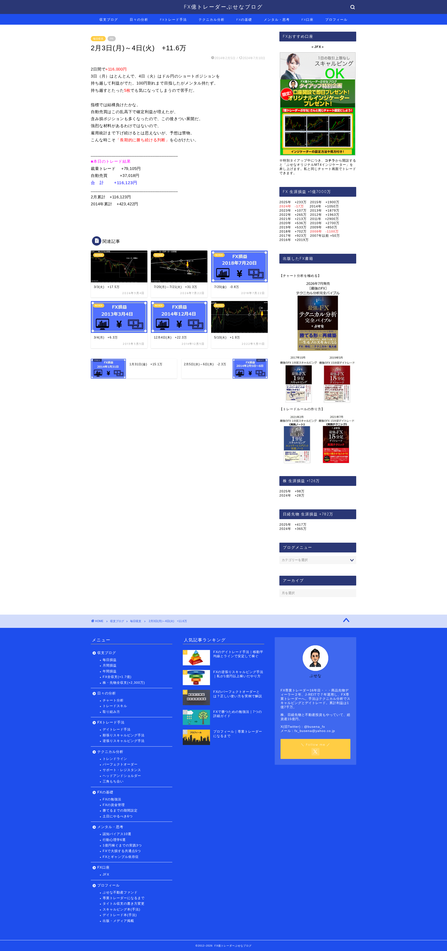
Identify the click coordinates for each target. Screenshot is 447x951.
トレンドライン (115, 759)
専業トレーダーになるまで (124, 898)
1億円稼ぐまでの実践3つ (122, 845)
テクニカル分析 (212, 19)
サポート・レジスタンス (122, 770)
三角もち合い (113, 781)
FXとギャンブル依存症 (121, 857)
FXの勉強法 (112, 799)
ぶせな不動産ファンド (120, 892)
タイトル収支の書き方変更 (124, 903)
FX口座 (307, 19)
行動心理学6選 (114, 840)
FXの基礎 (244, 19)
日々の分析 (139, 19)
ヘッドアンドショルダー (122, 776)
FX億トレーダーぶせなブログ (223, 6)
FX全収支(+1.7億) (117, 677)
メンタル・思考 (277, 19)
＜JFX (316, 47)
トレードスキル (115, 706)
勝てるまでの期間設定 (120, 810)
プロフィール (336, 19)
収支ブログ (108, 19)
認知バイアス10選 (117, 834)
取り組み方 (111, 712)
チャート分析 (113, 700)
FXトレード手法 (173, 19)
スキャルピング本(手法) (121, 909)
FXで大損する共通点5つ (122, 851)
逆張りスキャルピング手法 (124, 741)
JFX (106, 874)
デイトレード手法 (117, 729)
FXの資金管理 (114, 805)
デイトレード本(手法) (120, 915)
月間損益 (110, 665)
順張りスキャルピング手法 (124, 735)
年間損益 (110, 671)
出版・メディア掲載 (118, 921)
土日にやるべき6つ (118, 816)
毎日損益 (110, 660)
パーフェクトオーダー (120, 764)
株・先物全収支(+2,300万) (124, 682)
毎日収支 (98, 38)
